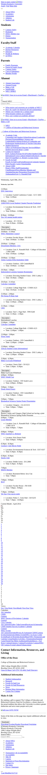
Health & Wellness (12, 54)
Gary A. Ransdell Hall (23, 174)
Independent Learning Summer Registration (17, 272)
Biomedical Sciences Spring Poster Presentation (18, 401)
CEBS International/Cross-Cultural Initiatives (23, 155)
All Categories (6, 624)
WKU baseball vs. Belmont (11, 434)
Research (12, 170)
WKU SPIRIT (10, 91)
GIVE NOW (13, 710)
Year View (30, 608)
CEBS (3, 614)
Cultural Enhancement (23, 645)
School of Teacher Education (30, 143)
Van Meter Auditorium (19, 641)
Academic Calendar (12, 48)
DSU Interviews (7, 191)
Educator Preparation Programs (23, 172)
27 (2, 577)
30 (2, 584)
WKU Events (6, 631)
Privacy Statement (11, 767)
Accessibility (10, 755)
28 (2, 579)
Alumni (8, 635)
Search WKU (6, 101)
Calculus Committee (8, 284)
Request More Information (15, 689)
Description (5, 227)
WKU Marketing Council (10, 234)
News (18, 170)
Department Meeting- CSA (11, 246)
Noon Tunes (5, 336)
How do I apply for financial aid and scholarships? (23, 110)
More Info (13, 6)
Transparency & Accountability (16, 753)
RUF (3, 482)
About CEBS (10, 166)
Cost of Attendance (12, 71)
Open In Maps (6, 670)
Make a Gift (9, 87)
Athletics (8, 18)
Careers (8, 759)
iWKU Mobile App (12, 34)
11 (2, 545)
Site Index (9, 765)
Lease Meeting (6, 420)
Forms (22, 162)
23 (2, 569)
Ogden (13, 633)
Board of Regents (12, 637)
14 (2, 551)
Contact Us (9, 763)
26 (2, 575)
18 (2, 559)
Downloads (5, 722)
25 (2, 573)
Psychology (17, 141)
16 (2, 555)
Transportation (10, 38)
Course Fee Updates (12, 691)
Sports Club (5, 458)
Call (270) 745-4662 (19, 670)
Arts (12, 635)
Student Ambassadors (13, 679)
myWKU (8, 56)
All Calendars (6, 612)
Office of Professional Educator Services (20, 148)
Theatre (8, 641)
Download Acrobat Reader (11, 724)
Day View (4, 608)
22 (2, 567)
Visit (7, 6)
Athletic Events (19, 635)
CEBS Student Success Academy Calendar (16, 627)
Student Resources (12, 145)
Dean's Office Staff (12, 168)
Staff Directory (32, 670)
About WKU (10, 12)
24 (2, 571)
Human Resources (12, 50)
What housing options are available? (18, 114)
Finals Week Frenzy (8, 389)
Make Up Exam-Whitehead (11, 361)
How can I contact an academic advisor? (20, 116)
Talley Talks (15, 624)
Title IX (8, 757)
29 (2, 582)
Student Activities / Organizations (24, 639)
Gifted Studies (32, 154)
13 (2, 549)
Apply (3, 6)
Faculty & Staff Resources (14, 685)
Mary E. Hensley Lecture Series (26, 158)
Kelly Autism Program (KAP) (16, 154)
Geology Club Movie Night (11, 446)
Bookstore (9, 32)
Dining (7, 36)
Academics (9, 14)
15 (2, 553)
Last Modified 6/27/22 (9, 773)
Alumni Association (12, 83)
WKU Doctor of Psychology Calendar (15, 618)
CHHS (34, 633)
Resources (28, 162)
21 (2, 565)
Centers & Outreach (12, 152)
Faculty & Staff (11, 160)
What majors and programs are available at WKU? (23, 108)
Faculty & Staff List (12, 162)
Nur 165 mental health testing (11, 217)
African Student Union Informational (14, 348)
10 (2, 543)
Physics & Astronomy (24, 633)
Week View (12, 608)
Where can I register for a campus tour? (19, 112)
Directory (8, 52)
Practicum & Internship (34, 624)
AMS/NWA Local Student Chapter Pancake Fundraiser (21, 203)
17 (2, 557)
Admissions (9, 16)
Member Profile (11, 73)
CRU (3, 308)
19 (2, 561)
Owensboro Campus (31, 643)
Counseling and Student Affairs (16, 137)
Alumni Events (10, 85)
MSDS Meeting (6, 470)
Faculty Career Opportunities (20, 164)
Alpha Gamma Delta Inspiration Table (15, 260)
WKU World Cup (7, 377)
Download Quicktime (28, 724)
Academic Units (11, 135)
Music (27, 637)
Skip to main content (8, 2)
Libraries (21, 637)
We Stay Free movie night (10, 494)
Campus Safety (10, 30)
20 (2, 563)
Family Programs (11, 65)
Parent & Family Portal (13, 67)
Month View (21, 608)
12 (2, 547)
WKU (7, 125)
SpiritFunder (9, 89)
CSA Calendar (6, 622)
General (4, 616)
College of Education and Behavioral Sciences (22, 128)
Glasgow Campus (17, 643)
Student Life (9, 20)
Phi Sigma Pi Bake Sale (9, 296)
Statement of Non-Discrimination (17, 761)
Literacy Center (23, 150)
